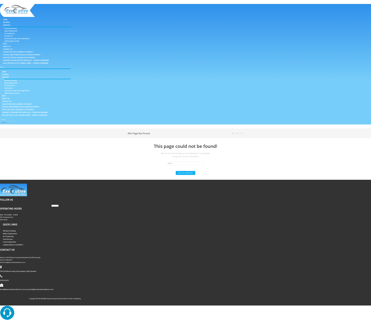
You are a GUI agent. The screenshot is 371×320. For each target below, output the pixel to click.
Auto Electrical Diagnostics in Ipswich (19, 57)
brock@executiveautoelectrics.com (14, 262)
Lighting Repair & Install (11, 41)
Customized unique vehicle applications (17, 38)
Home (5, 20)
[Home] (232, 133)
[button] (35, 67)
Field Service (8, 36)
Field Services (8, 239)
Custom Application (9, 242)
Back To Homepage (185, 173)
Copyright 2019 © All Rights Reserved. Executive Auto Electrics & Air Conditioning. (55, 299)
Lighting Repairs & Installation (13, 245)
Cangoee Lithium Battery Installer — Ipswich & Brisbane (26, 60)
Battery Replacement (10, 31)
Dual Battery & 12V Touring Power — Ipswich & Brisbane (25, 63)
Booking (6, 22)
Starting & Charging (10, 28)
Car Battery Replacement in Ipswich (18, 52)
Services (6, 25)
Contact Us (8, 49)
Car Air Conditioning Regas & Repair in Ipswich (21, 55)
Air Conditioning (9, 33)
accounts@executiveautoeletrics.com (39, 289)
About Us (7, 46)
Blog (5, 44)
